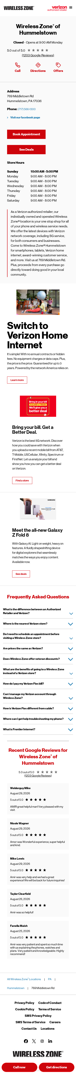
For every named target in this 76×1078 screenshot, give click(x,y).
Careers (55, 1022)
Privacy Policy (24, 1003)
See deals (21, 573)
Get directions (60, 1068)
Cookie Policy (24, 1009)
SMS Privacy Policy (38, 1016)
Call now (19, 1067)
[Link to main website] (19, 10)
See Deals (32, 149)
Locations (48, 1029)
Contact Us (29, 1029)
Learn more (17, 380)
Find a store (22, 480)
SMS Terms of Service (30, 1022)
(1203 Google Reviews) (38, 55)
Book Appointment (26, 134)
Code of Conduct (49, 1003)
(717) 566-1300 (27, 109)
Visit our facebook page (25, 117)
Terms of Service (49, 1009)
